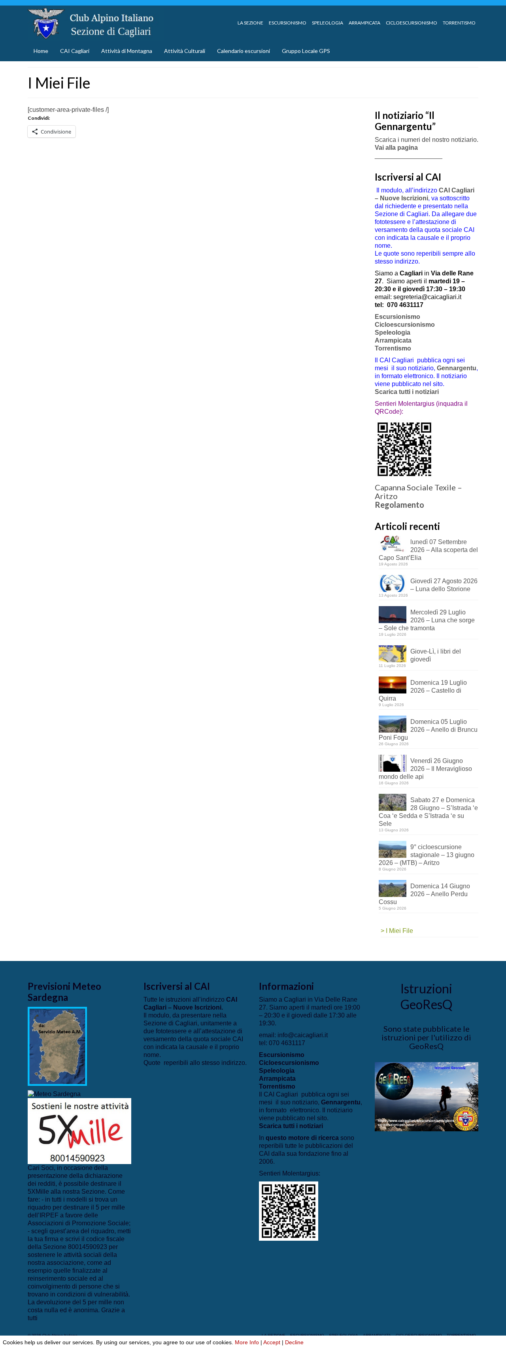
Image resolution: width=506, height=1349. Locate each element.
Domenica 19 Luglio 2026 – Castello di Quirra (423, 690)
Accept (271, 1342)
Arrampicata (393, 340)
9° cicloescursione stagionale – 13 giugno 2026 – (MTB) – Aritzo (426, 855)
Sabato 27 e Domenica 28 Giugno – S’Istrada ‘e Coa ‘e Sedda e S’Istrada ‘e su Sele (428, 812)
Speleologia (392, 332)
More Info (247, 1342)
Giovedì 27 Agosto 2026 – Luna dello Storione (444, 585)
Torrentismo (393, 348)
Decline (294, 1342)
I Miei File (399, 930)
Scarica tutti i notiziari (407, 391)
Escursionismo (397, 316)
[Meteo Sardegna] (54, 1093)
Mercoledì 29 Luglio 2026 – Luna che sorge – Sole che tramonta (427, 620)
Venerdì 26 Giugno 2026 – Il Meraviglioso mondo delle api (425, 768)
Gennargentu (456, 368)
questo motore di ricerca (302, 1137)
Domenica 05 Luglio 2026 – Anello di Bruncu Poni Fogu (428, 729)
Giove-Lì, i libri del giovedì (435, 655)
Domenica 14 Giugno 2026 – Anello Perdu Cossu (424, 894)
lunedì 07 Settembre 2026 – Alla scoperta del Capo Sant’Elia (428, 550)
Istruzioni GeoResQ (426, 996)
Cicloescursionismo (405, 324)
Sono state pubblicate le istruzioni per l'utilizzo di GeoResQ (426, 1037)
